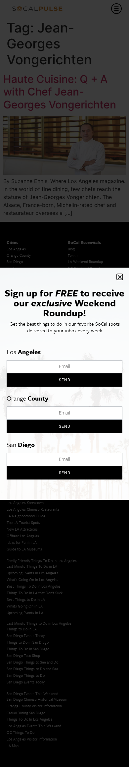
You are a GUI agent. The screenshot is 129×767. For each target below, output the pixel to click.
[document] (64, 383)
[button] (119, 277)
